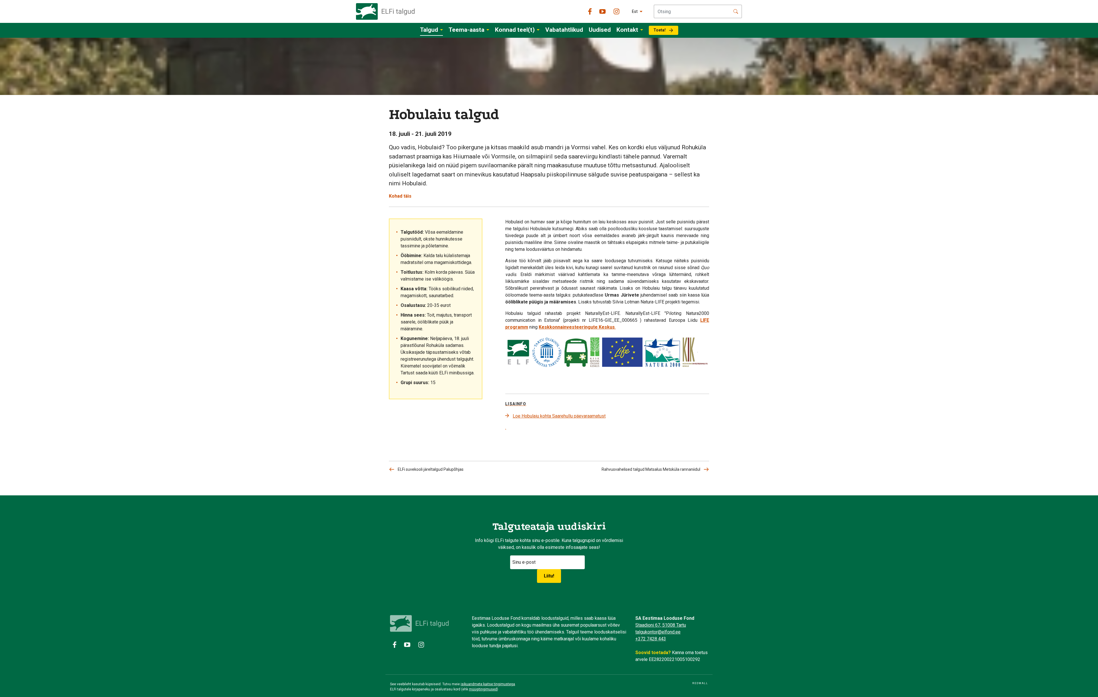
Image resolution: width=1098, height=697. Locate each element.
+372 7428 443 (650, 639)
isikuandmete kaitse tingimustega (488, 684)
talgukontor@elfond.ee (658, 632)
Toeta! (659, 30)
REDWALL (700, 683)
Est (635, 11)
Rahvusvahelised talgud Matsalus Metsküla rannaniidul (651, 469)
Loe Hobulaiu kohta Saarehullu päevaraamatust (559, 416)
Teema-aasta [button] (466, 29)
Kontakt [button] (627, 29)
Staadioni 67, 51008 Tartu (660, 625)
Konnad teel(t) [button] (515, 29)
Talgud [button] (429, 29)
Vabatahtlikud (564, 29)
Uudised (600, 29)
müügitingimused (483, 689)
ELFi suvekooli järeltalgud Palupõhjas (431, 469)
